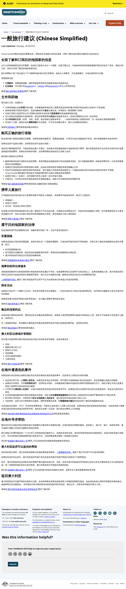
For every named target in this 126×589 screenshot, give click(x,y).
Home (4, 23)
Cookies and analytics (92, 583)
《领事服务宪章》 (9, 279)
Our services (16, 32)
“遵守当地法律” (13, 363)
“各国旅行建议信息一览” (17, 440)
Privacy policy (74, 583)
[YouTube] (110, 513)
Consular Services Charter (10, 527)
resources (100, 527)
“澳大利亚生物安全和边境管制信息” (22, 489)
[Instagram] (105, 513)
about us (84, 518)
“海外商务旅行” (13, 303)
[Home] (14, 13)
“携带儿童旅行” (13, 218)
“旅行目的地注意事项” (14, 91)
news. (105, 519)
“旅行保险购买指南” (15, 183)
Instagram (53, 86)
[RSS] (115, 513)
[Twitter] (100, 513)
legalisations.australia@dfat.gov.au (43, 522)
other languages (80, 525)
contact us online (49, 517)
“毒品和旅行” (12, 328)
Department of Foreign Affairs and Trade (76, 514)
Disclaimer (111, 583)
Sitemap (122, 583)
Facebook (29, 86)
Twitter (40, 86)
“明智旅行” (11, 127)
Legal (117, 583)
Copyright (82, 583)
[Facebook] (95, 513)
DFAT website (42, 532)
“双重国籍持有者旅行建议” (18, 260)
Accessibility (103, 583)
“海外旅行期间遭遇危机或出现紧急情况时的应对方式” (30, 413)
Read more (117, 3)
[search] (105, 13)
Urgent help (115, 23)
